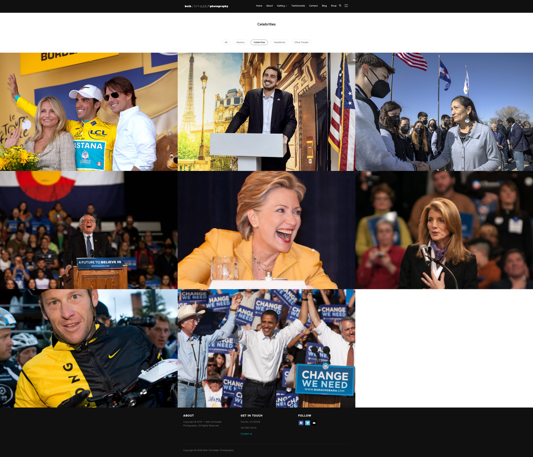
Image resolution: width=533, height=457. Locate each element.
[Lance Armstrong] (89, 348)
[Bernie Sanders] (89, 230)
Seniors (240, 42)
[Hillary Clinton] (266, 230)
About (269, 5)
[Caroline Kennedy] (444, 230)
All (226, 42)
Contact (313, 5)
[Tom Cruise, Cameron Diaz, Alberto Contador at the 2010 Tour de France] (89, 112)
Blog (324, 5)
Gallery (281, 5)
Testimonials (298, 5)
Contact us (246, 433)
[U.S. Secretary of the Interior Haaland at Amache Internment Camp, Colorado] (444, 112)
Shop (334, 5)
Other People (301, 42)
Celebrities (259, 42)
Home (259, 5)
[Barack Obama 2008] (266, 348)
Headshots (279, 42)
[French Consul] (266, 112)
